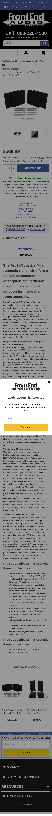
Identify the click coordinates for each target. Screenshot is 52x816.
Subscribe (26, 427)
